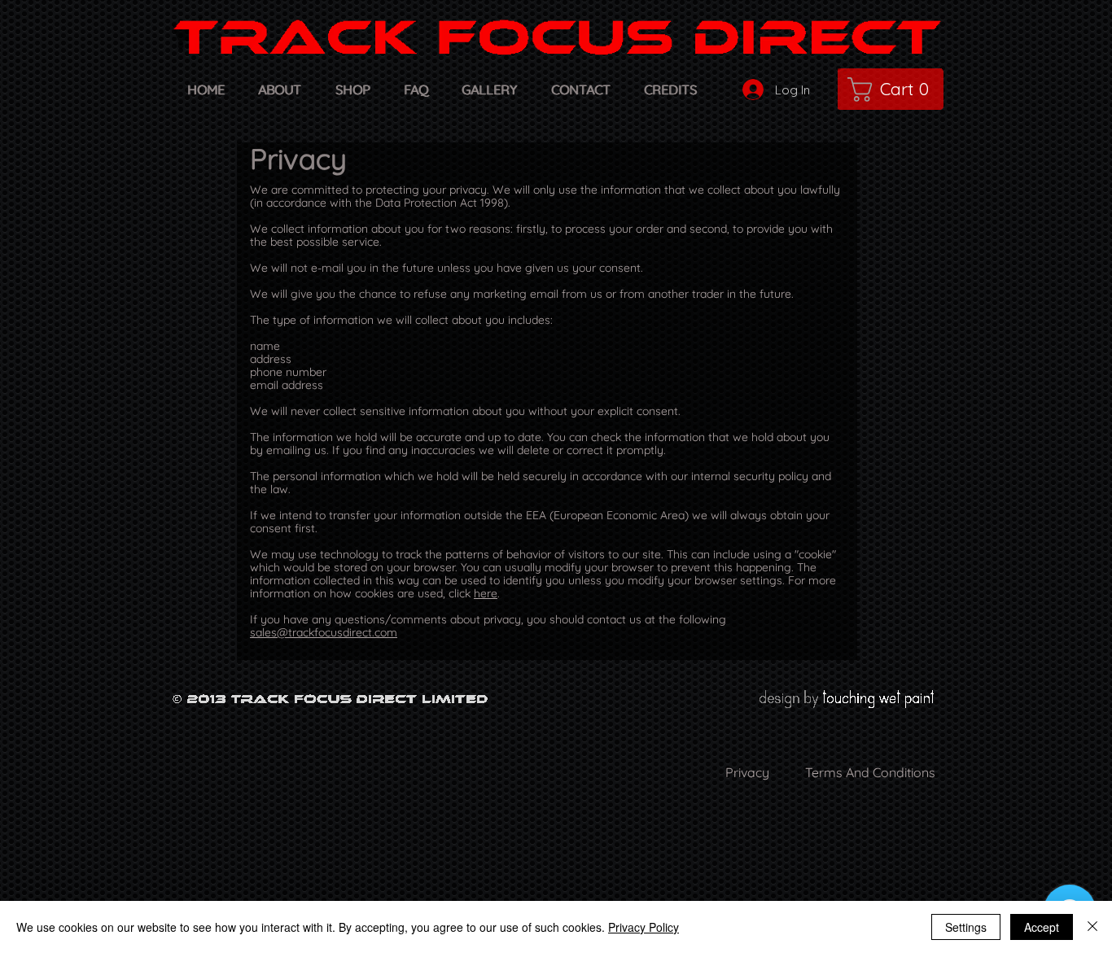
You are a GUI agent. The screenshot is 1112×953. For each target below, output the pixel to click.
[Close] (1092, 927)
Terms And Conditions (870, 772)
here (485, 593)
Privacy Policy (643, 927)
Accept (1041, 927)
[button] (894, 89)
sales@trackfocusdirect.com (323, 632)
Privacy (747, 772)
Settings (966, 927)
